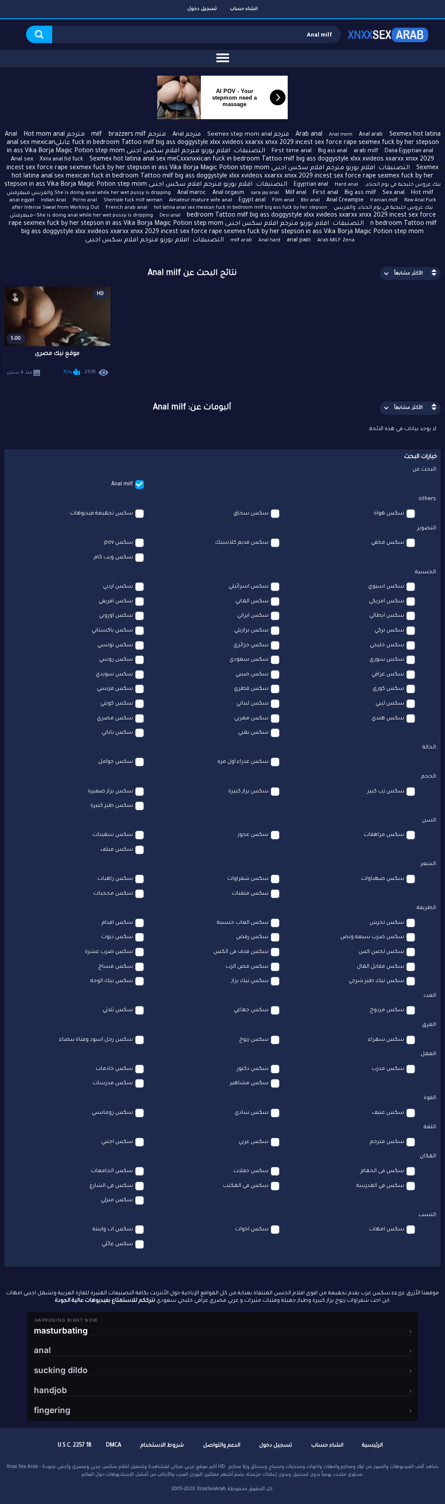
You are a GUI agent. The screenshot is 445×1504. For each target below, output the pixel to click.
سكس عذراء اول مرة (243, 762)
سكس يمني (253, 733)
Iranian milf (384, 201)
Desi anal (169, 215)
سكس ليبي (389, 704)
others (427, 499)
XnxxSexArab (211, 1489)
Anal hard (269, 240)
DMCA (113, 1446)
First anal (325, 193)
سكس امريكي (386, 601)
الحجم (428, 777)
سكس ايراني (253, 616)
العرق (429, 1025)
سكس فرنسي (115, 689)
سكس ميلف (116, 850)
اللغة (430, 1127)
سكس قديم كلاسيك (242, 543)
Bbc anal (310, 200)
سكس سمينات (113, 835)
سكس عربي (254, 1142)
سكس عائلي (117, 1244)
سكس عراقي (388, 675)
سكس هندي (388, 718)
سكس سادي (252, 1113)
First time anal (292, 151)
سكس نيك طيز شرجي (376, 981)
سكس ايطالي (386, 616)
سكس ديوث (117, 937)
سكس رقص (252, 937)
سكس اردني (118, 587)
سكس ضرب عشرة (109, 952)
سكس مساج (115, 967)
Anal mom (340, 134)
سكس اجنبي (117, 1142)
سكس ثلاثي (118, 1010)
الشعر (428, 864)
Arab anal (309, 134)
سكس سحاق (251, 514)
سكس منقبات (250, 894)
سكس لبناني (252, 704)
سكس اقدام (117, 923)
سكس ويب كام (113, 558)
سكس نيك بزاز (250, 981)
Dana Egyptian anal (409, 151)
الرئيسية (372, 1446)
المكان (428, 1156)
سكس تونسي (115, 645)
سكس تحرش (386, 923)
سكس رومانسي (112, 1113)
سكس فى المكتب (246, 1186)
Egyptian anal (311, 185)
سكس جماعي (251, 1010)
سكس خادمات (114, 1069)
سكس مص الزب (247, 967)
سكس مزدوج (387, 1010)
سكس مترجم (387, 1142)
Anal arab (371, 135)
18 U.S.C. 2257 (75, 1446)
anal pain (299, 240)
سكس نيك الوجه (111, 981)
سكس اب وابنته (113, 1230)
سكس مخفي (387, 543)
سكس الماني (252, 601)
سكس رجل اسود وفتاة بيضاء (96, 1040)
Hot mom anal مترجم (54, 134)
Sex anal (393, 193)
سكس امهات (386, 1230)
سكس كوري (388, 689)
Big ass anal (332, 151)
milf (96, 134)
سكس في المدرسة (380, 1186)
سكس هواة (389, 514)
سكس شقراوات (248, 879)
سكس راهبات (115, 879)
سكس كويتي (116, 704)
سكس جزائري (251, 645)
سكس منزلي (117, 1200)
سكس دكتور (253, 1069)
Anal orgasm (228, 193)
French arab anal (126, 208)
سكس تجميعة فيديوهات (101, 514)
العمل (428, 1054)
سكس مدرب (388, 1069)
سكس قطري (251, 689)
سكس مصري (115, 718)
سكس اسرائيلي (249, 587)
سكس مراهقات (384, 835)
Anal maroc (191, 193)
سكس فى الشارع (111, 1186)
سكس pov (118, 543)
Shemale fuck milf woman (133, 200)
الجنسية (425, 572)
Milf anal (296, 193)
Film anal (283, 201)
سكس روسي (116, 660)
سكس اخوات (252, 1230)
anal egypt (21, 201)
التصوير (426, 528)
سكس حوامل (115, 762)
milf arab (241, 241)
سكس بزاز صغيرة (110, 792)
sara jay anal (265, 193)
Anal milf (122, 484)
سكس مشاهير (249, 1083)
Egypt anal (252, 200)
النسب (427, 1215)
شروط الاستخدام (162, 1446)
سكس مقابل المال (380, 967)
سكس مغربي (251, 718)
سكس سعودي (249, 660)
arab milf (366, 151)
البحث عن (424, 470)
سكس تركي (389, 631)
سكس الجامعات (112, 1171)
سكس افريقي (116, 601)
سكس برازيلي (251, 631)
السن (429, 821)
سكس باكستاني (112, 631)
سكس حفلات (251, 1171)
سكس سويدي (114, 675)
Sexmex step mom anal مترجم (248, 134)
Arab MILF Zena (336, 241)
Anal (11, 134)
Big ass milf (360, 193)
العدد (429, 996)
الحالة (429, 748)
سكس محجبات (113, 894)
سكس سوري (386, 660)
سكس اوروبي (116, 616)
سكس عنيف (388, 1113)
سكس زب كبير (385, 792)
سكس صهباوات (382, 879)
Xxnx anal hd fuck (61, 160)
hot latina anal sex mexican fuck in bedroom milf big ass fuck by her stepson (240, 208)
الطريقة (426, 908)
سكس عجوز (253, 835)
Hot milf (422, 193)
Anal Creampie (345, 200)
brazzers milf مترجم (137, 134)
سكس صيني (252, 675)
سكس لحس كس (381, 952)
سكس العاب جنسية (243, 923)
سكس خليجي (387, 645)
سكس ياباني (117, 733)
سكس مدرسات (113, 1083)
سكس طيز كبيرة (111, 806)
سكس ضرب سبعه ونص (372, 937)
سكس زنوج (254, 1040)
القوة (430, 1098)
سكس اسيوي (386, 587)
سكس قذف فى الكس (241, 952)
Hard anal (346, 185)
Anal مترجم (187, 134)
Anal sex (22, 159)
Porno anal (85, 200)
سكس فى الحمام (382, 1171)
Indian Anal (53, 200)
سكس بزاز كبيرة (248, 792)
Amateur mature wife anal (200, 201)
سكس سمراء (386, 1040)
